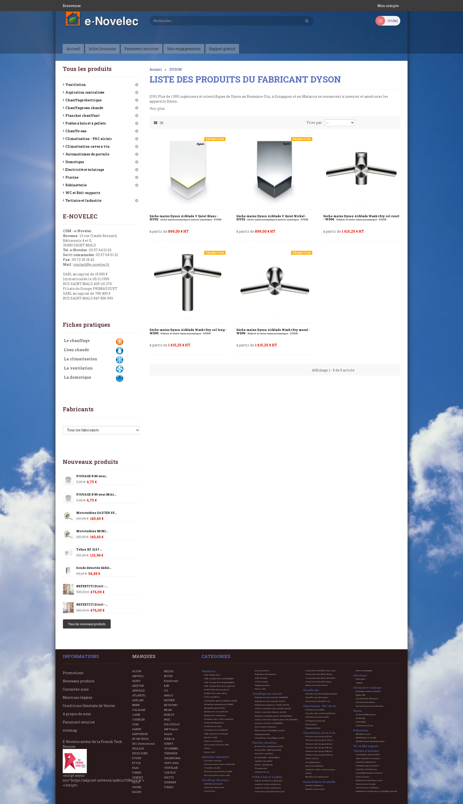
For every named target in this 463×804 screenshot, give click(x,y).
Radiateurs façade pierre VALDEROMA (273, 716)
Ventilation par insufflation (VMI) (220, 700)
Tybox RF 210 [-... (89, 549)
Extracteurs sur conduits (216, 711)
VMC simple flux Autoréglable (219, 678)
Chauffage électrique (83, 100)
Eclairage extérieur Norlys (368, 691)
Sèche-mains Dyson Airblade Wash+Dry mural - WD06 (273, 331)
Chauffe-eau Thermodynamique (321, 693)
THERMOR (170, 753)
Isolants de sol (262, 772)
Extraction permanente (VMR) (218, 704)
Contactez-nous (76, 689)
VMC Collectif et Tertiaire (216, 734)
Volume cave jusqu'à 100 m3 (319, 755)
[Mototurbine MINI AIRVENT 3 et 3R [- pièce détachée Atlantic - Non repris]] (68, 515)
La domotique (77, 377)
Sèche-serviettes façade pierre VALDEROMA (276, 719)
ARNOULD (138, 690)
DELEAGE (138, 748)
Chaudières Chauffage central (269, 738)
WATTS (169, 777)
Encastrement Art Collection (369, 706)
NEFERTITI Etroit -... (92, 586)
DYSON (136, 758)
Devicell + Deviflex (264, 753)
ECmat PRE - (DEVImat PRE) (268, 750)
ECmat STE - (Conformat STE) (269, 746)
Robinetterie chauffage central (270, 730)
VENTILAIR (171, 767)
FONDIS (136, 772)
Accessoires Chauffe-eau (317, 701)
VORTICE (170, 772)
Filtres (207, 748)
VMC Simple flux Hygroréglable (219, 682)
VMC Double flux (212, 675)
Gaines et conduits (213, 741)
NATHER (169, 700)
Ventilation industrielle (368, 754)
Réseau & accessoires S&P (217, 775)
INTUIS (168, 676)
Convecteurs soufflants (367, 787)
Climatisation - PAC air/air (88, 138)
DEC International (143, 743)
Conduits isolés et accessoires (320, 769)
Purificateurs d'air (213, 726)
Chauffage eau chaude (84, 107)
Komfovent (171, 681)
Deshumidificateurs (214, 722)
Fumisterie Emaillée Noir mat (270, 791)
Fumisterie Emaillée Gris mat (320, 670)
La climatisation (80, 358)
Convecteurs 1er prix (365, 784)
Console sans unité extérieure (320, 713)
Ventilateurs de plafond (216, 730)
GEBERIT (137, 777)
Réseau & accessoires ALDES (218, 771)
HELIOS (168, 671)
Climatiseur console (315, 721)
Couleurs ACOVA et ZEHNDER (269, 723)
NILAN (168, 710)
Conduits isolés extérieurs (268, 788)
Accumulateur (262, 670)
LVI (166, 690)
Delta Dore (360, 679)
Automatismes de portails (87, 154)
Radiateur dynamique (266, 674)
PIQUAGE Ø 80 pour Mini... (96, 494)
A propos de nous (77, 714)
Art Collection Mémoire (367, 698)
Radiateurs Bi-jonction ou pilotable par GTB (376, 791)
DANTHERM (140, 734)
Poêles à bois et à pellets (85, 123)
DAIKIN (136, 729)
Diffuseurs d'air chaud (316, 685)
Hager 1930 (360, 695)
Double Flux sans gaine (215, 693)
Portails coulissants (315, 789)
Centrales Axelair (212, 760)
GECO (136, 782)
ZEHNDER (170, 782)
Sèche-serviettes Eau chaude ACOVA (273, 708)
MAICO (168, 695)
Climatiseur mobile (315, 709)
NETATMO (170, 705)
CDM (135, 724)
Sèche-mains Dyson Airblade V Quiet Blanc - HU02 (185, 218)
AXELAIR (137, 700)
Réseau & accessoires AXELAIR (219, 764)
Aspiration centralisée (84, 92)
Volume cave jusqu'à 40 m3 (318, 744)
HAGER (136, 792)
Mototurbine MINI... (92, 531)
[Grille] (155, 121)
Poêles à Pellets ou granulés (269, 780)
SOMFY (168, 743)
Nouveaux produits (90, 462)
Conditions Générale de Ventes (89, 705)
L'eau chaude (76, 349)
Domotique (74, 162)
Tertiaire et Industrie (83, 200)
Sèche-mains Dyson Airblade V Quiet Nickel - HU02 (272, 218)
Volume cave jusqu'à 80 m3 (318, 751)
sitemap (70, 730)
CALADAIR (138, 710)
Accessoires (311, 724)
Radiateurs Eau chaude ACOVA (270, 701)
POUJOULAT (172, 724)
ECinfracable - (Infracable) (267, 757)
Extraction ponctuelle (214, 708)
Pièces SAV (209, 752)
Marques (143, 656)
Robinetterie (76, 185)
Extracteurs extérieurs (215, 715)
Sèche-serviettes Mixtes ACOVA (270, 712)
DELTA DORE (140, 753)
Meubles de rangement (316, 777)
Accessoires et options (266, 727)
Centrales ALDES (212, 768)
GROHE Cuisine (363, 734)
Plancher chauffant (82, 115)
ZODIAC (169, 787)
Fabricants (78, 409)
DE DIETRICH (140, 739)
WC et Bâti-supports (82, 192)
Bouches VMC (211, 737)
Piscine (71, 177)
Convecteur (209, 791)
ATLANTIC (139, 695)
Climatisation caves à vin (87, 146)
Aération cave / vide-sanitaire (218, 719)
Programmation (262, 685)
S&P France (171, 729)
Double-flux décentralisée (217, 689)
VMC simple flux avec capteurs (219, 686)
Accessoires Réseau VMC (216, 744)
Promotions (73, 673)
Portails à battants (314, 785)
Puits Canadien (211, 697)
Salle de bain (261, 678)
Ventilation (75, 84)
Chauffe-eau (76, 131)
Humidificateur (312, 762)
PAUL (167, 719)
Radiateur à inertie (213, 784)
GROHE (136, 787)
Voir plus (157, 108)
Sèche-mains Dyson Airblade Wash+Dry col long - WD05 (188, 331)
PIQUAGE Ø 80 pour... (91, 476)
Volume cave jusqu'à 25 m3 (319, 740)
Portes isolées (312, 758)
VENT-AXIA (171, 763)
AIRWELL (138, 676)
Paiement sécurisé (79, 722)
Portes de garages (364, 670)
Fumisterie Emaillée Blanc (318, 674)
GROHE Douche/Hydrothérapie (370, 741)
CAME (136, 714)
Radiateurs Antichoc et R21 (369, 780)
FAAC (135, 767)
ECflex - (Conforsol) (263, 764)
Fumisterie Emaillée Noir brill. (320, 678)
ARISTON (138, 685)
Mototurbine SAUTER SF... (96, 512)
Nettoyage (360, 718)
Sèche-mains (261, 681)
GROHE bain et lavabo (366, 737)
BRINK (136, 705)
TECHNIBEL (171, 748)
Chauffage (361, 721)
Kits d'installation (314, 766)
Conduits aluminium (366, 769)
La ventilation (78, 368)
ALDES (136, 681)
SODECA (169, 739)
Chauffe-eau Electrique (316, 697)
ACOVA (136, 671)
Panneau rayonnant (214, 787)
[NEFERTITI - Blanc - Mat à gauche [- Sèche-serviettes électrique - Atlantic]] (68, 589)
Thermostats (261, 768)
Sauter (168, 734)
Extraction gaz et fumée (367, 765)
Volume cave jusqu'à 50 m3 (318, 747)
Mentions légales (77, 697)
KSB (166, 685)
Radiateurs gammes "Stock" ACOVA (272, 705)
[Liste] (161, 121)
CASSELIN (138, 719)
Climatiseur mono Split (317, 717)
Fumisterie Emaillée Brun (318, 681)
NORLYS (169, 714)
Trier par (314, 122)
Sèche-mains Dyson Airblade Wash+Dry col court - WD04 (361, 218)
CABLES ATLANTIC (263, 761)
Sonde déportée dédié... (93, 567)
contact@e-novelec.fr (91, 264)
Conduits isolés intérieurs (268, 784)
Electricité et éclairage (84, 169)
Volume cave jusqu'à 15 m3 (318, 736)
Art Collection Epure (365, 702)
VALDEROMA (172, 758)
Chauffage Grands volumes (369, 773)
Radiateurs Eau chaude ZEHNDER (271, 697)
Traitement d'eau (364, 725)
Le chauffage (77, 340)
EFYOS (136, 763)
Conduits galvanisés (366, 762)
